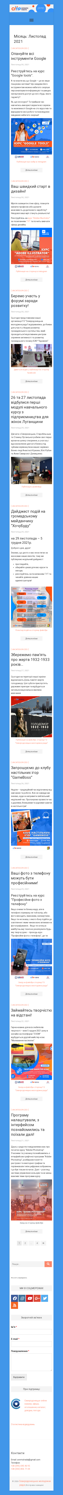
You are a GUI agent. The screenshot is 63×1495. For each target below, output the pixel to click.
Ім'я (14, 1327)
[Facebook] (14, 1298)
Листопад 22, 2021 (20, 1021)
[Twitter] (44, 1298)
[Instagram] (21, 1298)
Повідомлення (20, 1351)
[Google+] (37, 1298)
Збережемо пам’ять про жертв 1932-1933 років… (30, 660)
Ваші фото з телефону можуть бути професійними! (30, 878)
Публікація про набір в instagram (31, 162)
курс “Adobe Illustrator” (39, 218)
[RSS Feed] (14, 1305)
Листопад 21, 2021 (20, 1140)
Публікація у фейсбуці (31, 487)
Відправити (18, 1377)
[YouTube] (29, 1298)
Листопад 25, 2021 (20, 889)
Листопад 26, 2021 (20, 783)
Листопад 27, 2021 (20, 670)
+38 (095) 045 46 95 (20, 1466)
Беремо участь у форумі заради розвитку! (25, 301)
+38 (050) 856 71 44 (20, 1469)
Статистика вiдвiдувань (23, 1424)
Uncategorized (20, 48)
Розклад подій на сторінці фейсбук (32, 630)
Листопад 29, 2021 (20, 428)
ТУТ (28, 221)
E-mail (15, 1339)
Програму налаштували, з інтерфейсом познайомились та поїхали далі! (28, 1125)
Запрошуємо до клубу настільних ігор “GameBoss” (31, 773)
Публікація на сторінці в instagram (31, 271)
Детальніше (31, 170)
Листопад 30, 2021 (20, 64)
